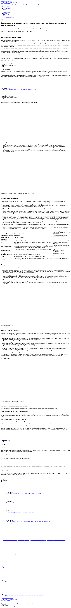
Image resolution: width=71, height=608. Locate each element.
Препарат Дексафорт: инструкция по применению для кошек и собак (19, 89)
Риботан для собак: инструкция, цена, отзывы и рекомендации (18, 441)
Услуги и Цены (7, 8)
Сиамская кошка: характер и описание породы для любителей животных (20, 554)
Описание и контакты (8, 17)
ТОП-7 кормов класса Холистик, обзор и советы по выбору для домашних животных (23, 595)
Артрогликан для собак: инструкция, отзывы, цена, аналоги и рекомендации (24, 493)
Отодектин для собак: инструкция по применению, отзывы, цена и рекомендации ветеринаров (28, 521)
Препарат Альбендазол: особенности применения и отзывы (20, 512)
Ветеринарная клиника (6, 1)
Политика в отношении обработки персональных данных (14, 606)
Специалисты (6, 12)
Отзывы (5, 13)
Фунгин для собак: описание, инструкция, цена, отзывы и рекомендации (23, 502)
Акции (5, 11)
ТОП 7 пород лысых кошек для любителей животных (16, 581)
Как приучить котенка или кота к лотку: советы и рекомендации (18, 567)
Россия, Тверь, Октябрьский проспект (10, 3)
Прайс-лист (6, 14)
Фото (4, 9)
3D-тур (5, 15)
